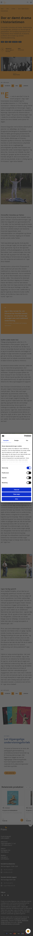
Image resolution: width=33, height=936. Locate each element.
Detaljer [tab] (16, 440)
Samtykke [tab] (6, 440)
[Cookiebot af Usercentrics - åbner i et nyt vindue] (24, 436)
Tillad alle (16, 489)
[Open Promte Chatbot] (28, 931)
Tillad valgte (16, 494)
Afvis (16, 499)
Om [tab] (27, 440)
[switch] (29, 472)
